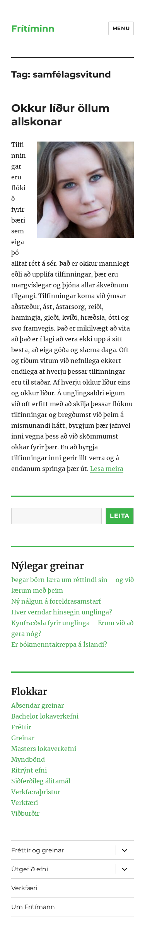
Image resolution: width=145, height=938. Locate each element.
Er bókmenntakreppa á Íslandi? (59, 644)
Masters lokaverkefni (43, 748)
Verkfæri (24, 802)
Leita (120, 516)
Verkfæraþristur (35, 792)
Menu (121, 28)
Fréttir (21, 727)
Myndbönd (28, 759)
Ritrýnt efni (29, 770)
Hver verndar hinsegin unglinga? (61, 612)
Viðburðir (25, 813)
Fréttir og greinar (37, 850)
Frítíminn (33, 28)
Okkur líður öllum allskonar (60, 114)
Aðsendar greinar (37, 705)
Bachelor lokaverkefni (44, 716)
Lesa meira (106, 468)
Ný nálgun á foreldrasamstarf (56, 601)
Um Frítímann (33, 907)
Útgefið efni (29, 869)
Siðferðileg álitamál (40, 781)
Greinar (22, 738)
